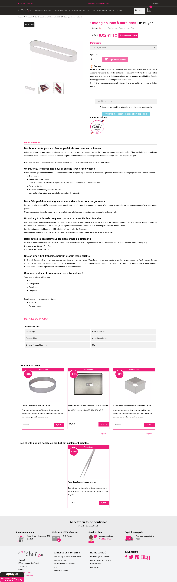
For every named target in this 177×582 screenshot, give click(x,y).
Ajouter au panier (115, 60)
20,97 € (104, 424)
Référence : (113, 28)
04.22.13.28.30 (105, 539)
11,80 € (150, 425)
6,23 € (103, 503)
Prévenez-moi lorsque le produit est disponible (126, 114)
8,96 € (58, 425)
